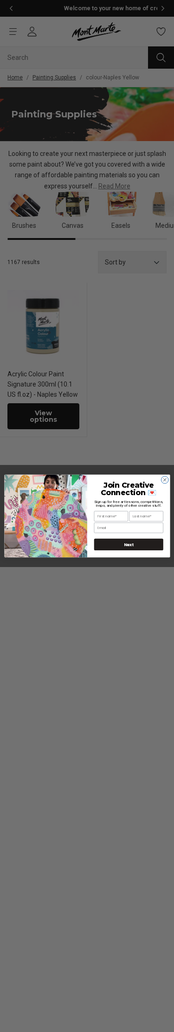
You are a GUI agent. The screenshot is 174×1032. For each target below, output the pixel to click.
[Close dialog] (164, 480)
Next (128, 545)
